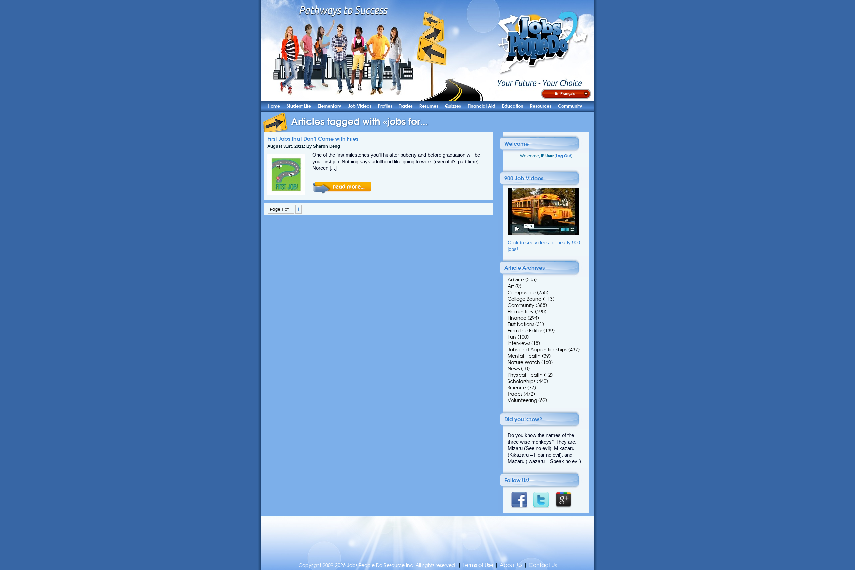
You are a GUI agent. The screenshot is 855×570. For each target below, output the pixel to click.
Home (274, 106)
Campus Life (522, 293)
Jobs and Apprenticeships (537, 350)
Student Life (299, 106)
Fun (512, 337)
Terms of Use (478, 565)
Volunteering (522, 400)
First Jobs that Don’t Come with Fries (312, 138)
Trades (406, 106)
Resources (540, 106)
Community (570, 106)
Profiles (385, 106)
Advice (516, 280)
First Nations (521, 324)
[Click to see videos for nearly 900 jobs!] (543, 233)
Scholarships (521, 381)
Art (511, 286)
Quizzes (453, 106)
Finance (517, 318)
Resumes (428, 106)
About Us (511, 565)
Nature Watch (524, 362)
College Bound (525, 299)
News (514, 369)
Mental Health (524, 356)
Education (512, 106)
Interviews (519, 343)
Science (517, 388)
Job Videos (359, 106)
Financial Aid (481, 106)
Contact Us (543, 565)
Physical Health (525, 375)
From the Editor (525, 331)
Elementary (329, 106)
